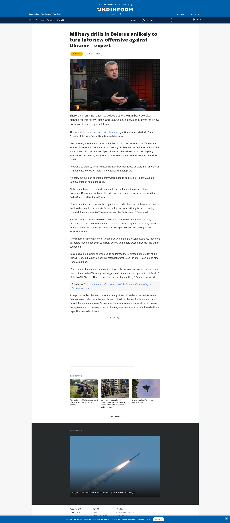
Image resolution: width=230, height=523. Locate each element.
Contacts (135, 20)
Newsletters (46, 14)
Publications (75, 509)
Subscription (34, 14)
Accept (158, 519)
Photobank (57, 14)
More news (115, 417)
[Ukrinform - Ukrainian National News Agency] (115, 9)
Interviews (75, 512)
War (30, 20)
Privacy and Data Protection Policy (135, 519)
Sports (50, 20)
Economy (40, 20)
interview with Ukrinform (105, 132)
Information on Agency (126, 512)
